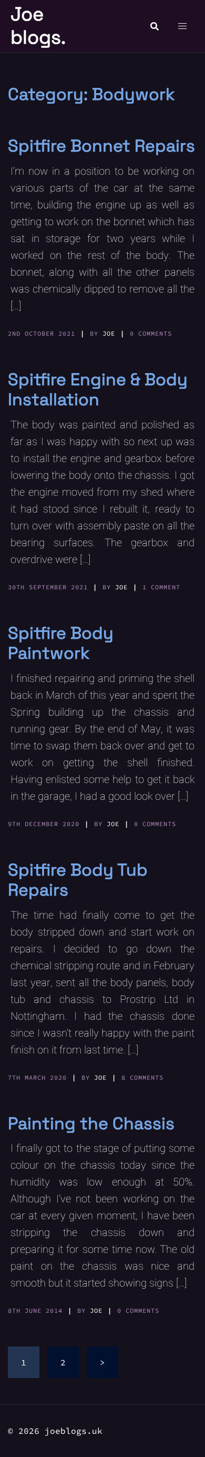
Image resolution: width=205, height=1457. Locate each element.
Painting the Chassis (91, 1123)
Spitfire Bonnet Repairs (101, 145)
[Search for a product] (154, 26)
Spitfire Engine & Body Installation (98, 389)
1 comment (161, 587)
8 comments (142, 1077)
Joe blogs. (38, 25)
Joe (108, 333)
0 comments (151, 333)
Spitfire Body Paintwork (61, 643)
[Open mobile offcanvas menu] (182, 26)
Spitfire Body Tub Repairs (78, 879)
